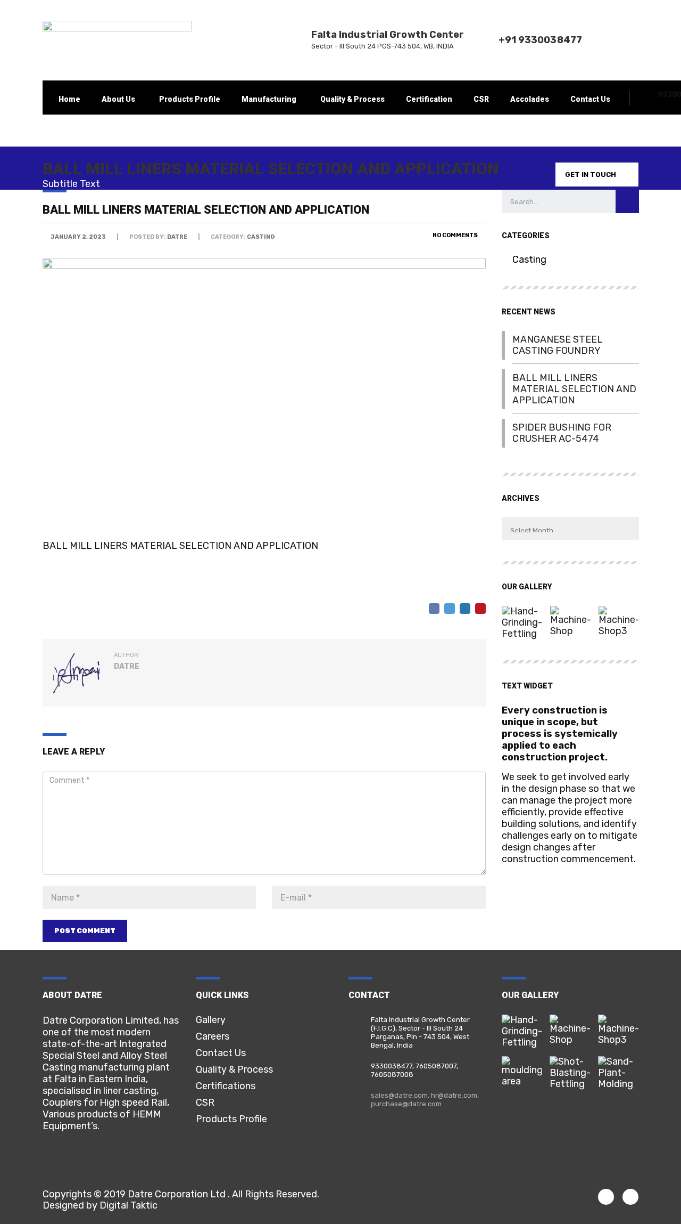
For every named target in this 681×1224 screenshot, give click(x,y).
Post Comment (84, 931)
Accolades (529, 99)
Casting (529, 259)
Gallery (211, 1020)
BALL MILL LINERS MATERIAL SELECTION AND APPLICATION (574, 389)
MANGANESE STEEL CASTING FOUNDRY (557, 345)
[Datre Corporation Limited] (521, 618)
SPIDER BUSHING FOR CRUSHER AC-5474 (561, 432)
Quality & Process (352, 99)
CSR (481, 99)
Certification (429, 99)
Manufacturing (269, 99)
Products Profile (189, 99)
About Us (118, 99)
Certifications (225, 1086)
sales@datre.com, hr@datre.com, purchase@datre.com (425, 1099)
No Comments (454, 235)
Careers (212, 1036)
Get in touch (590, 175)
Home (69, 99)
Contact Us (590, 99)
